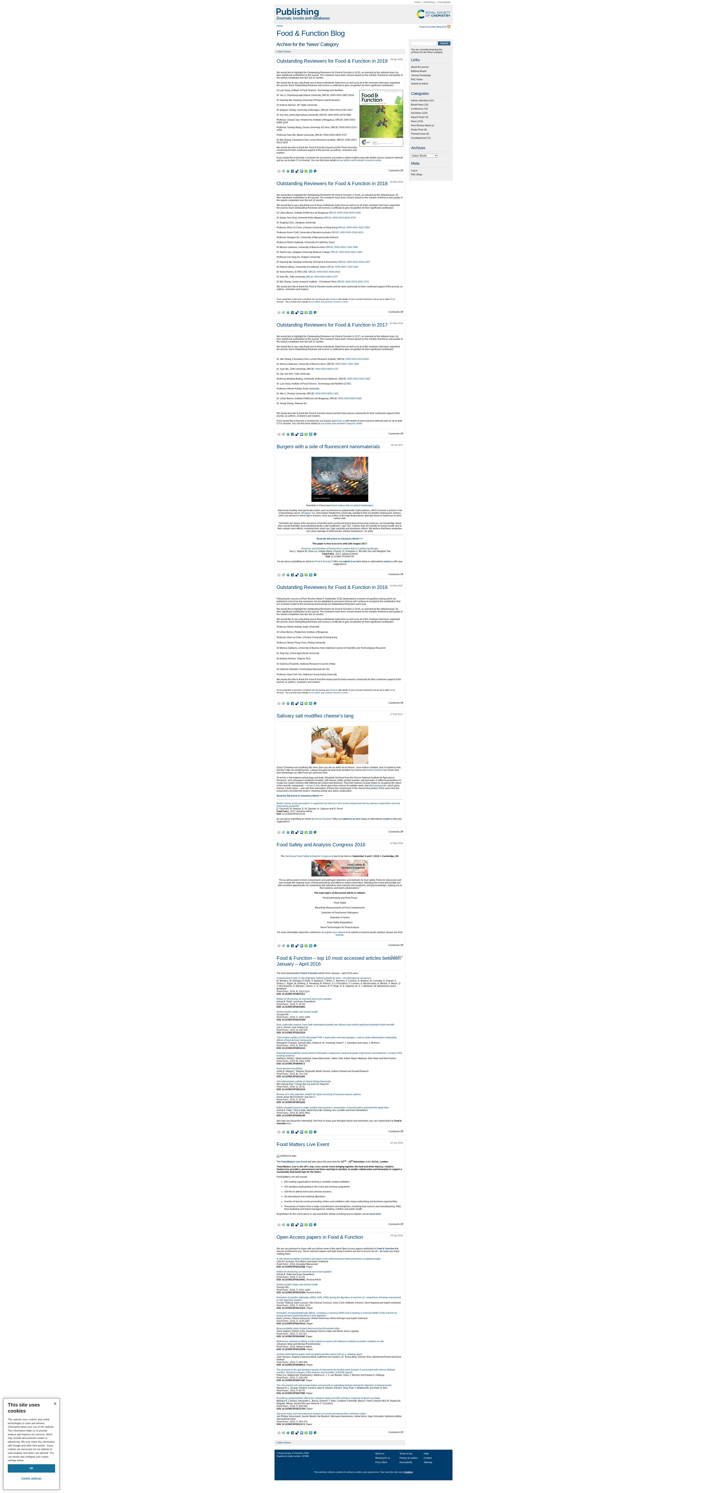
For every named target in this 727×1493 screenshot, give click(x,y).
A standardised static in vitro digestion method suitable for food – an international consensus (324, 978)
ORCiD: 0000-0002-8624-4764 (340, 217)
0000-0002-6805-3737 (327, 369)
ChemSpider (444, 2)
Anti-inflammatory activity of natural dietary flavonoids (304, 1081)
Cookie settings (31, 1478)
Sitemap (428, 1462)
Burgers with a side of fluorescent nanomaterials (328, 446)
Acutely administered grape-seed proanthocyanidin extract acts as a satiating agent (319, 1354)
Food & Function (308, 973)
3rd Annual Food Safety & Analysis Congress (308, 856)
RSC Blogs (416, 174)
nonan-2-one (313, 785)
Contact (428, 1458)
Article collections (420, 100)
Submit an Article (419, 83)
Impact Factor (418, 117)
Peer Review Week (421, 125)
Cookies (408, 1472)
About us (379, 1453)
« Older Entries (283, 51)
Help (426, 1453)
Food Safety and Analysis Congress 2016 (321, 844)
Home (418, 2)
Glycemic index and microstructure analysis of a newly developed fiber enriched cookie (321, 1413)
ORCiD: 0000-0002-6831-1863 (346, 252)
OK (31, 1468)
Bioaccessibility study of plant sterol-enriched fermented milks (308, 1328)
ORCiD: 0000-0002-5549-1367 (354, 262)
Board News (417, 104)
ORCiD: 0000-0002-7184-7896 (342, 247)
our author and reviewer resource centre (360, 160)
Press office (381, 1462)
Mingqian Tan (308, 513)
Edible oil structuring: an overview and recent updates (304, 999)
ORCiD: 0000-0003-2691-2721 (353, 281)
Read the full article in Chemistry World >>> (300, 795)
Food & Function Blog (311, 33)
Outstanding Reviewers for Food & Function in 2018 (332, 183)
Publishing (429, 2)
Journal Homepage (421, 75)
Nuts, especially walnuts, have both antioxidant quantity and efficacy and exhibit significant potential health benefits (335, 1024)
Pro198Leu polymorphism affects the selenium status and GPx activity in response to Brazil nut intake (328, 1398)
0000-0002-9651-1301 (327, 393)
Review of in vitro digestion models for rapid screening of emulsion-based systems (319, 1094)
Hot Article (416, 113)
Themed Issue (418, 134)
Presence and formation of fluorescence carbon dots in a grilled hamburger (339, 548)
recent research (375, 770)
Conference (417, 109)
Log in (414, 170)
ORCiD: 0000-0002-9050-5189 (345, 212)
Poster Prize (417, 129)
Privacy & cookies (408, 1458)
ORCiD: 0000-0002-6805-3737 (322, 276)
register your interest (334, 932)
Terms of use (406, 1453)
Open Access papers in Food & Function (320, 1237)
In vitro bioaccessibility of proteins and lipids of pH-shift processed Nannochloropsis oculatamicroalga (329, 1259)
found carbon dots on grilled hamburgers (352, 505)
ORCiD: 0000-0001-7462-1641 (343, 267)
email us (333, 299)
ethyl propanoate (377, 785)
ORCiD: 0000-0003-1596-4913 (347, 232)
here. (289, 1123)
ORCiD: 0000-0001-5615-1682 (354, 227)
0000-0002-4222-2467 (359, 378)
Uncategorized (418, 138)
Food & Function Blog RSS (433, 27)
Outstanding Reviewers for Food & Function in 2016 (332, 587)
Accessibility (405, 1462)
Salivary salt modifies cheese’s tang (315, 716)
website (340, 935)
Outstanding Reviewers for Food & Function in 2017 (332, 325)
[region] (31, 1444)
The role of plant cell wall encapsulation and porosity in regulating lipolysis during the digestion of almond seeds (334, 1385)
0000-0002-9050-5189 (350, 398)
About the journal (420, 67)
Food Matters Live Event (303, 1144)
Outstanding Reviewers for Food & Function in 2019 (332, 61)
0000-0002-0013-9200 (357, 359)
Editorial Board (418, 71)
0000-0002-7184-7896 (347, 364)
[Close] (55, 1403)
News (414, 121)
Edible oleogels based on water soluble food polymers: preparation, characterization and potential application (333, 1107)
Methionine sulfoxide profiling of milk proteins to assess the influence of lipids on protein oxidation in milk (330, 1341)
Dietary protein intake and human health (297, 1011)
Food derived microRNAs (290, 1068)
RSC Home (417, 79)
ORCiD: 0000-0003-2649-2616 (324, 272)
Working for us (382, 1458)
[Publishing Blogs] (363, 14)
